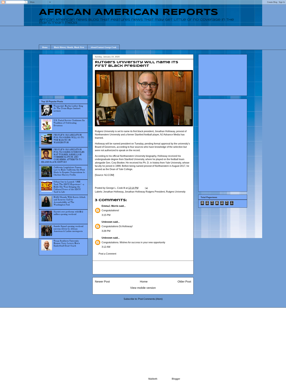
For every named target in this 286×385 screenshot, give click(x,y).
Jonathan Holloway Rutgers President (145, 191)
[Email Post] (146, 188)
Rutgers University (175, 191)
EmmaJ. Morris (110, 206)
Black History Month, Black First (69, 47)
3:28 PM (106, 231)
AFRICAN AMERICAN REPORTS (128, 12)
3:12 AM (106, 247)
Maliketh (152, 379)
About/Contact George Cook (103, 47)
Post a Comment (107, 253)
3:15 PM (106, 215)
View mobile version (143, 287)
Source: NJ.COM (104, 175)
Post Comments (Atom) (150, 299)
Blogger (176, 379)
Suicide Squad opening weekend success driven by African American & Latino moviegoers (68, 229)
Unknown (107, 222)
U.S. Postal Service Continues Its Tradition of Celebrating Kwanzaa (69, 123)
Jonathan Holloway (113, 191)
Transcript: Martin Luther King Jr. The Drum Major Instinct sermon (68, 108)
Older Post (184, 281)
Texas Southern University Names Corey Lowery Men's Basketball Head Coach (67, 243)
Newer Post (102, 281)
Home (45, 47)
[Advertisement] (143, 32)
